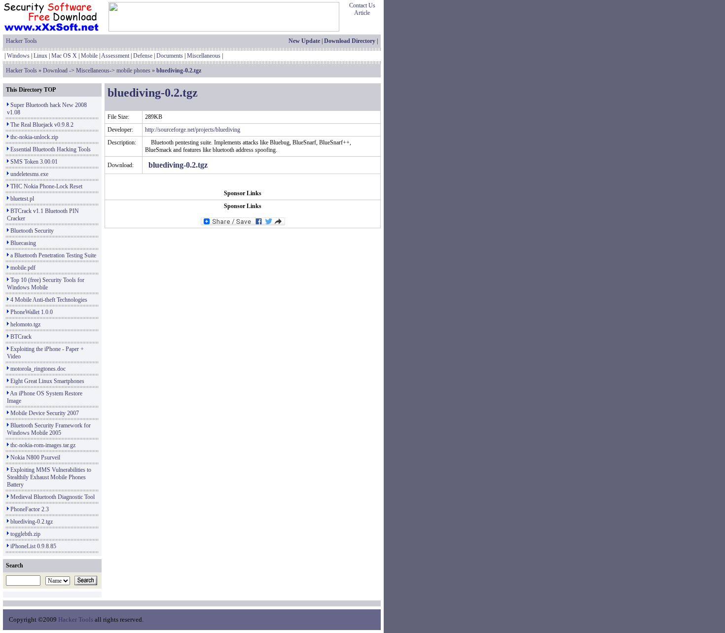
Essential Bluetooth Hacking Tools (50, 149)
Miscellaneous (203, 55)
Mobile (89, 55)
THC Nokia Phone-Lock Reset (46, 186)
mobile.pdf (23, 267)
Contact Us (362, 5)
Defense (142, 55)
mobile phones (133, 70)
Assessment (115, 55)
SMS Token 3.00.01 (34, 161)
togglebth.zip (25, 533)
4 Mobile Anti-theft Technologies (48, 299)
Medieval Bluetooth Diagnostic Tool (52, 496)
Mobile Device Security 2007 (44, 413)
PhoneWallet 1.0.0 (31, 312)
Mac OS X (64, 55)
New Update (304, 40)
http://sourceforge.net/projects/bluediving (192, 129)
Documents (169, 55)
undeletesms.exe (29, 174)
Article (362, 12)
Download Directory (349, 40)
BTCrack (21, 336)
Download (55, 70)
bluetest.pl (22, 198)
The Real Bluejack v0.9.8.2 (41, 124)
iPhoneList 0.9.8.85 (33, 546)
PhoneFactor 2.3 (29, 509)
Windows (18, 55)
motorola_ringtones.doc (38, 368)
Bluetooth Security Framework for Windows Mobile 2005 (49, 429)
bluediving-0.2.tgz (31, 521)
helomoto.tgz (25, 324)
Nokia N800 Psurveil (35, 457)
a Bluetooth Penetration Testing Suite (53, 255)
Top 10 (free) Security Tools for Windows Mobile (45, 284)
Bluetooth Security (32, 230)
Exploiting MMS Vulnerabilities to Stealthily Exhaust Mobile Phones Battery (49, 477)
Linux (40, 55)
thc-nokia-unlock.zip (34, 137)
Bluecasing (23, 243)
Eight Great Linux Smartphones (47, 381)
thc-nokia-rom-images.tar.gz (42, 445)
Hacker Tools (21, 40)
